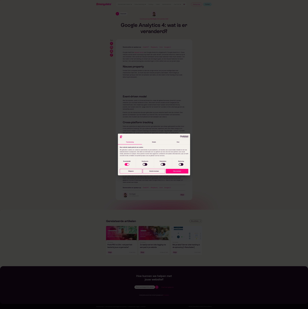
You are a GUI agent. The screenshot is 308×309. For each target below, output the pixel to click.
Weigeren (131, 171)
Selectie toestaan (154, 171)
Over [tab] (178, 142)
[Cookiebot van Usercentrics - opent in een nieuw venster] (181, 137)
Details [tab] (154, 142)
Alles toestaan (177, 171)
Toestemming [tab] (130, 142)
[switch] (145, 164)
